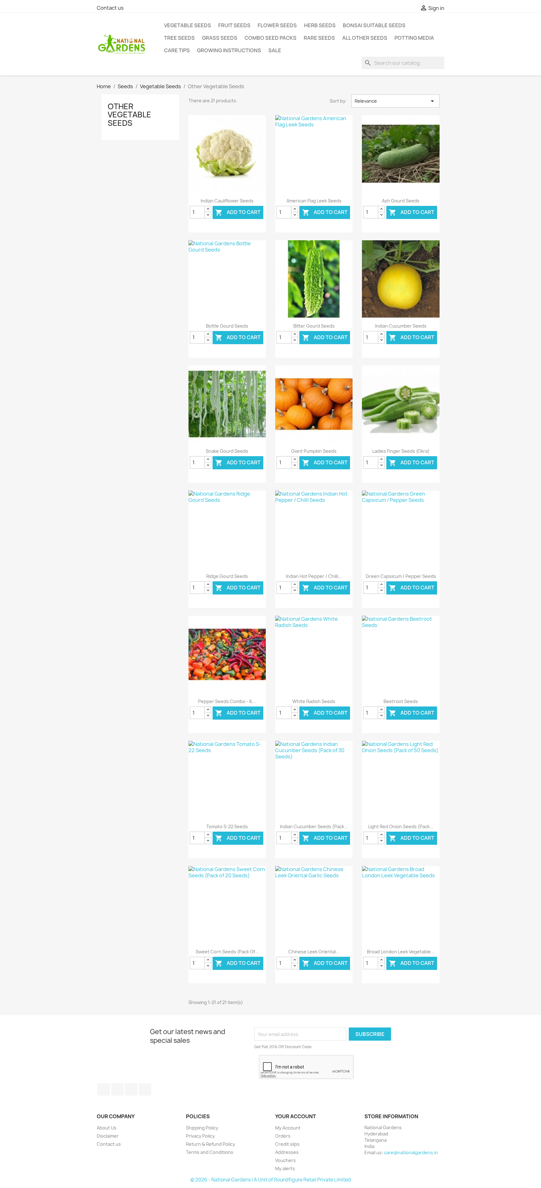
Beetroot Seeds (401, 701)
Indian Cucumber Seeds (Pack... (314, 826)
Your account (295, 1116)
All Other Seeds (364, 37)
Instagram (145, 1089)
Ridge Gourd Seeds (227, 576)
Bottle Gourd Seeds (227, 326)
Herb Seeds (320, 25)
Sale (274, 50)
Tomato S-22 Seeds (227, 826)
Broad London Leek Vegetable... (401, 952)
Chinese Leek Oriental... (313, 952)
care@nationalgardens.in (411, 1152)
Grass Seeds (219, 37)
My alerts (285, 1168)
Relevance (395, 101)
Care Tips (177, 50)
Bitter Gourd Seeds (314, 326)
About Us (106, 1128)
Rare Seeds (319, 37)
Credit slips (287, 1144)
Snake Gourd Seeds (227, 451)
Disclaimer (108, 1136)
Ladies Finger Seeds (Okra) (401, 451)
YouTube (117, 1089)
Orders (283, 1136)
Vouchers (285, 1160)
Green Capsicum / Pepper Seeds (401, 576)
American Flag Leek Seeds (314, 201)
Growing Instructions (229, 50)
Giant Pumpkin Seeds (314, 451)
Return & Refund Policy (210, 1144)
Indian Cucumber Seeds (400, 326)
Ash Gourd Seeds (401, 201)
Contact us (110, 7)
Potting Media (414, 37)
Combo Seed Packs (270, 37)
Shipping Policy (202, 1128)
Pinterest (131, 1089)
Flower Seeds (277, 25)
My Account (288, 1128)
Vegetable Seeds (187, 25)
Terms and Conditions (209, 1152)
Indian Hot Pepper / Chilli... (314, 576)
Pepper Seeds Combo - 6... (227, 701)
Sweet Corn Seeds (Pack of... (227, 952)
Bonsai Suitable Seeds (374, 25)
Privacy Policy (200, 1136)
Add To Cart (237, 213)
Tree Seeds (179, 37)
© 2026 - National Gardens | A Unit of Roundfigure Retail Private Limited (270, 1179)
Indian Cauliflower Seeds (227, 201)
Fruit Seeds (234, 25)
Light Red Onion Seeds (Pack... (400, 826)
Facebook (103, 1089)
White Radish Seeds (313, 701)
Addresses (287, 1152)
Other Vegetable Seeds (129, 114)
